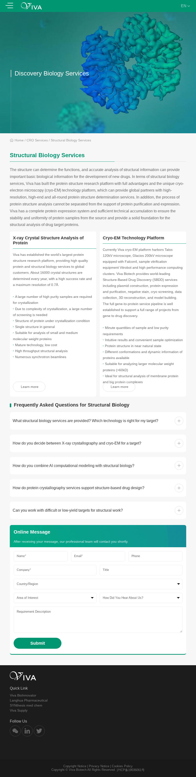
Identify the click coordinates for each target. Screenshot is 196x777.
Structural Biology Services (71, 140)
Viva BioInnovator (23, 695)
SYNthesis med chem (26, 705)
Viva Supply (18, 710)
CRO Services (37, 140)
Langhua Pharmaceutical (29, 700)
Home (19, 140)
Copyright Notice (74, 766)
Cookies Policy (122, 766)
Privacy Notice (99, 766)
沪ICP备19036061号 (131, 770)
